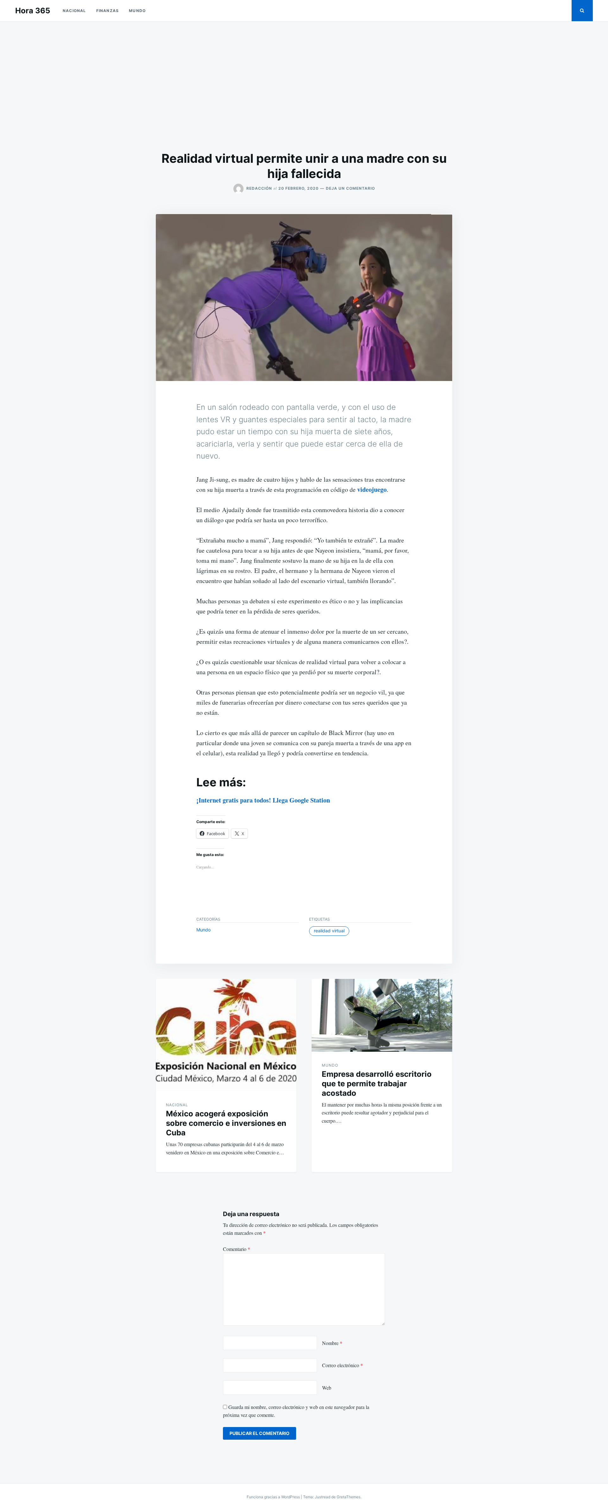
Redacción (259, 188)
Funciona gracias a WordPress (274, 1496)
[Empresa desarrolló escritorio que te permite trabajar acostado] (382, 1015)
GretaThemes (348, 1496)
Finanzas (107, 10)
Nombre (332, 1343)
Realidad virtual (329, 930)
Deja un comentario (350, 188)
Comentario (236, 1249)
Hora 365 (32, 10)
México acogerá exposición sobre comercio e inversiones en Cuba (226, 1123)
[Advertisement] (304, 86)
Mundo (137, 10)
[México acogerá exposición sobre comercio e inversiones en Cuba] (226, 1035)
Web (326, 1387)
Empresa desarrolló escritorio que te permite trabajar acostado (377, 1083)
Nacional (74, 10)
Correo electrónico (342, 1365)
